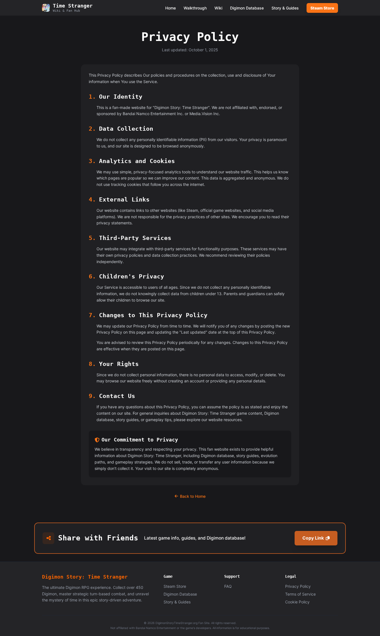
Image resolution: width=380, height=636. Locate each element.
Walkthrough (195, 8)
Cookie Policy (297, 601)
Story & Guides (285, 8)
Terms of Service (300, 594)
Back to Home (193, 496)
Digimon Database (247, 8)
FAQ (228, 586)
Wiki (218, 8)
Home (170, 8)
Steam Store (322, 8)
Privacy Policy (298, 586)
